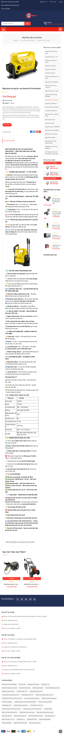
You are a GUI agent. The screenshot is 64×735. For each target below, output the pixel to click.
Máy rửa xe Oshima (50, 69)
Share (31, 132)
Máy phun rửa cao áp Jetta (51, 52)
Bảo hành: (5, 103)
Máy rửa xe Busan (50, 73)
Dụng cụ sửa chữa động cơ (32, 698)
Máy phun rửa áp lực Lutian (51, 61)
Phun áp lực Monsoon (51, 110)
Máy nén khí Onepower (20, 716)
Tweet (34, 132)
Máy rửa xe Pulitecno (51, 103)
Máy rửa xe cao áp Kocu (51, 82)
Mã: (3, 100)
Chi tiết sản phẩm (9, 140)
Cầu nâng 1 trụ (45, 684)
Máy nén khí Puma (32, 719)
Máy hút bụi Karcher (38, 688)
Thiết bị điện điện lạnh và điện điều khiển (25, 702)
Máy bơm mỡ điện (7, 723)
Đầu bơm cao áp (49, 123)
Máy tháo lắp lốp (7, 716)
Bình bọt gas (22, 684)
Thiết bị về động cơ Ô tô (36, 691)
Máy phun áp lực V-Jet (51, 57)
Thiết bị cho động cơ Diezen (49, 698)
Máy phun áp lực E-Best (51, 91)
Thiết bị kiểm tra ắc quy (36, 705)
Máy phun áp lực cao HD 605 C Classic (16, 584)
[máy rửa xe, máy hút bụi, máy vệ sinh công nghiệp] (32, 15)
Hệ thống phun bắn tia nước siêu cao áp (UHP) (51, 152)
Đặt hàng (7, 124)
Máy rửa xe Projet (50, 119)
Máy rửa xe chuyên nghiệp (9, 684)
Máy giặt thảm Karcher (8, 691)
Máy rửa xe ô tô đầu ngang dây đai (51, 142)
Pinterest (40, 132)
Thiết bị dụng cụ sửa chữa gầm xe (32, 709)
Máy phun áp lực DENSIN (52, 130)
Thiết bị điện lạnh (6, 705)
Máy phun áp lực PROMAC (52, 126)
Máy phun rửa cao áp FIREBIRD (51, 95)
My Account (44, 1)
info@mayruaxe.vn (11, 620)
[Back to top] (60, 731)
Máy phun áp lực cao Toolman (51, 86)
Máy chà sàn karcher (24, 688)
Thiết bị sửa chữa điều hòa (21, 705)
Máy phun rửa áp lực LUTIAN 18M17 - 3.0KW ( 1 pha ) (57, 213)
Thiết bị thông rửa (7, 702)
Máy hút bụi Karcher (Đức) (53, 688)
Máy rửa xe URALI (50, 137)
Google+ (37, 132)
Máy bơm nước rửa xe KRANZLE (51, 147)
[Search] (27, 23)
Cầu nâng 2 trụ (21, 719)
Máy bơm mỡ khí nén (44, 719)
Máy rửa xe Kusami (50, 65)
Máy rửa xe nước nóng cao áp (45, 712)
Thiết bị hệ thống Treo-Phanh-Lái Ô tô (12, 698)
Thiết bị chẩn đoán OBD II (45, 702)
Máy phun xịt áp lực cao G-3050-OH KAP (37, 584)
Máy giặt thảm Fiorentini (20, 723)
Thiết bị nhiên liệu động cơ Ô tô (10, 695)
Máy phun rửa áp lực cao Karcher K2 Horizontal (20, 542)
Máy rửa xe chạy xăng (51, 134)
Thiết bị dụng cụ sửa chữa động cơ (11, 709)
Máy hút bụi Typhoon (34, 723)
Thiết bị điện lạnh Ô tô (27, 695)
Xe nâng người (48, 709)
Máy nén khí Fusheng (33, 684)
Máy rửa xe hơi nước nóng (35, 716)
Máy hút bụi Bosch (50, 716)
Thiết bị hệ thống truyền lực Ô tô (44, 695)
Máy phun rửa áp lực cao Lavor (52, 77)
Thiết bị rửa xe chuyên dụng (26, 712)
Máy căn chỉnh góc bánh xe (9, 712)
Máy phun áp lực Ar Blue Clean (51, 115)
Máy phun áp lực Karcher (52, 100)
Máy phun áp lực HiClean (52, 107)
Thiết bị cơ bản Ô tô (22, 691)
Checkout (54, 1)
